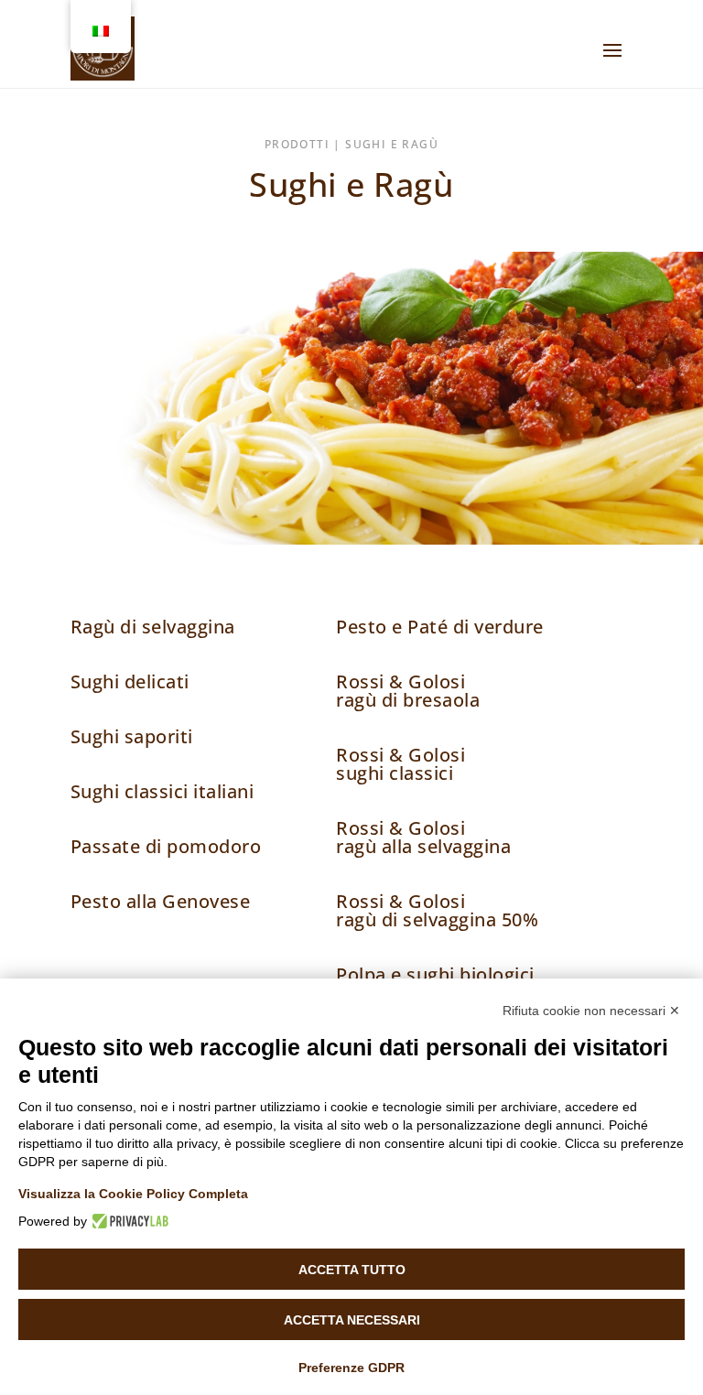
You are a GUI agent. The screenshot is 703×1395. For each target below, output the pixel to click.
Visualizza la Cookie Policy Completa (133, 1193)
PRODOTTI (297, 144)
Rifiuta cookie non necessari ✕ (591, 1010)
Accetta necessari (352, 1320)
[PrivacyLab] (127, 1221)
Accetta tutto (352, 1269)
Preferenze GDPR (351, 1367)
